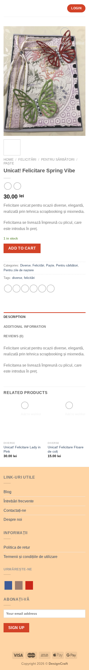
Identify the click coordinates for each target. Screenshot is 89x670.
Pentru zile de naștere (19, 270)
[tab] (44, 317)
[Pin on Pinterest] (42, 288)
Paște (9, 163)
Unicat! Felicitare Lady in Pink (22, 449)
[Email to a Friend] (33, 288)
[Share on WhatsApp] (8, 288)
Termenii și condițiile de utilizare (30, 557)
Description (14, 317)
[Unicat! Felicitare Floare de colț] (67, 419)
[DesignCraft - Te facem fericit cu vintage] (38, 8)
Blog (7, 492)
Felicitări (27, 159)
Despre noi (13, 519)
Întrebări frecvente (19, 501)
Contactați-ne (15, 510)
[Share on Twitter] (25, 288)
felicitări (29, 278)
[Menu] (6, 8)
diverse (17, 278)
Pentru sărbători (58, 159)
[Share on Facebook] (16, 288)
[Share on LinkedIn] (51, 288)
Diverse (25, 265)
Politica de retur (17, 547)
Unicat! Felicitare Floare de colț (66, 449)
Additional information (25, 326)
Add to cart (22, 248)
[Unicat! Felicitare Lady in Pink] (23, 419)
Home (9, 159)
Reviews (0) (13, 336)
